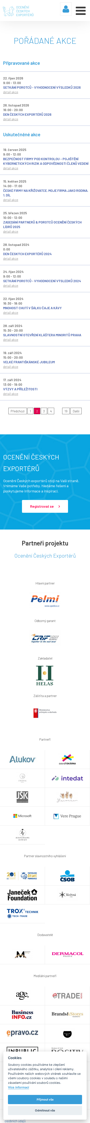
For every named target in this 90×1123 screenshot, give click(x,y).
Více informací (18, 1087)
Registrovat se (42, 506)
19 (65, 411)
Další (76, 411)
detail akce (10, 92)
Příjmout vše (45, 1099)
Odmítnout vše (45, 1110)
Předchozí (17, 411)
